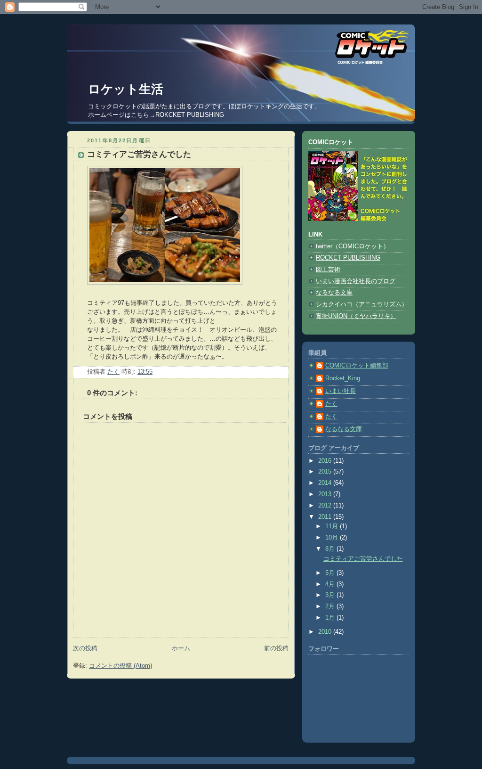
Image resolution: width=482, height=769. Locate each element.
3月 (331, 595)
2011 (325, 517)
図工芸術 (328, 269)
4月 (331, 584)
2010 (325, 632)
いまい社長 (340, 391)
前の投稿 (276, 648)
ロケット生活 (125, 89)
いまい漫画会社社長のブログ (355, 281)
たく (331, 404)
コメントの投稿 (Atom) (120, 666)
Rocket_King (342, 378)
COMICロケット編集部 (356, 365)
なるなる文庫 (334, 292)
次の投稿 (85, 648)
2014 (325, 483)
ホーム (181, 648)
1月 (331, 617)
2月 (331, 606)
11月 (332, 526)
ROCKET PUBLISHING (348, 257)
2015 (325, 471)
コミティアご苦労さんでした (363, 559)
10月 (332, 537)
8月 (331, 549)
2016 (325, 461)
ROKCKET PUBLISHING (189, 114)
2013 (325, 494)
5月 (331, 573)
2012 (325, 505)
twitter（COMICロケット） (352, 246)
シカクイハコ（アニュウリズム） (362, 304)
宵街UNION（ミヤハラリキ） (356, 316)
